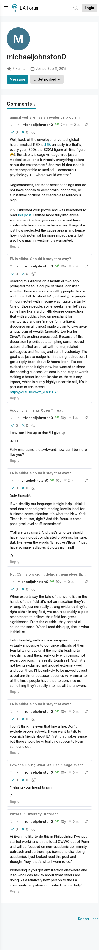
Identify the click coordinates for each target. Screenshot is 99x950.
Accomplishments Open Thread (36, 410)
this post (24, 215)
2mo (64, 125)
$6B (47, 144)
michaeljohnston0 (37, 125)
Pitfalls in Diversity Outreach (34, 814)
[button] (11, 124)
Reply (14, 246)
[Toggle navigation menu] (6, 8)
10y (63, 266)
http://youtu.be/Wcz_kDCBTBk (34, 392)
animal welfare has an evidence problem (45, 117)
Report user (88, 919)
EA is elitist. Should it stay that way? (40, 259)
